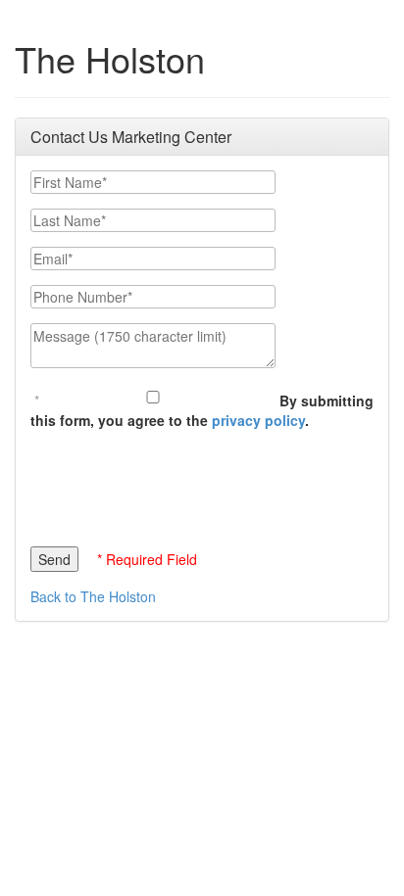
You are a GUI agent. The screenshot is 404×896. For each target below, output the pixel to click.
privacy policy (258, 420)
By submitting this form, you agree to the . (202, 410)
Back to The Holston (93, 596)
